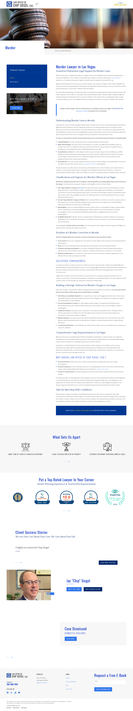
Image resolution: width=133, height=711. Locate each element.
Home (68, 678)
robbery (93, 164)
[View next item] (68, 461)
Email (96, 681)
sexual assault (86, 164)
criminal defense (115, 78)
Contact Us (69, 689)
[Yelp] (11, 692)
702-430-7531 (12, 684)
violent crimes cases (102, 369)
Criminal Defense (71, 681)
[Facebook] (7, 692)
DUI (67, 685)
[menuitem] (27, 78)
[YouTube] (19, 692)
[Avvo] (15, 692)
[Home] (20, 4)
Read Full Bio (70, 584)
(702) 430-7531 (120, 4)
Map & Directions (42, 682)
